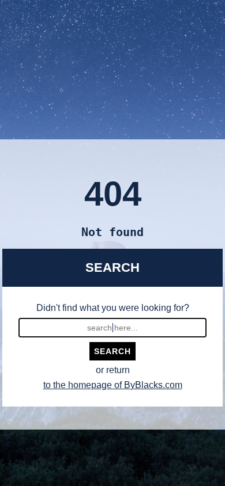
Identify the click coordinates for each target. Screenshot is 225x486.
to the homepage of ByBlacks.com (112, 385)
